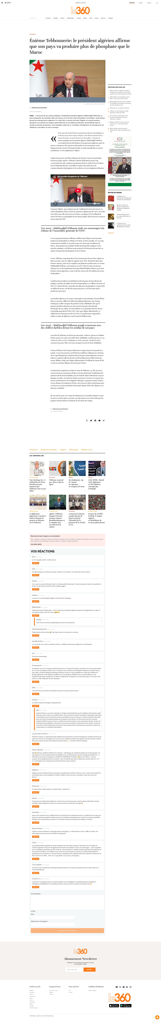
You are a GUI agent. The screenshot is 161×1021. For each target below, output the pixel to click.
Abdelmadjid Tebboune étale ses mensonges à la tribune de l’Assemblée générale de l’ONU (72, 229)
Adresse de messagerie (39, 921)
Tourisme (110, 18)
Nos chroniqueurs (34, 1007)
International (70, 18)
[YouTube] (124, 987)
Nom (32, 914)
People (96, 18)
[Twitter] (120, 987)
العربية (156, 2)
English (141, 2)
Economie (55, 18)
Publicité (51, 992)
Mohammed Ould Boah (39, 108)
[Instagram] (130, 987)
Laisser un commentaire (67, 930)
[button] (157, 1017)
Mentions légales (92, 990)
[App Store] (114, 1005)
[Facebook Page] (117, 987)
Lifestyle (103, 18)
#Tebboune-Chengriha (49, 450)
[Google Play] (125, 1005)
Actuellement (33, 18)
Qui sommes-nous (53, 990)
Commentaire (36, 894)
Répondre (35, 563)
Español (149, 2)
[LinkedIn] (127, 987)
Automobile (32, 1002)
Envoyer (89, 969)
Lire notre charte (36, 544)
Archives (51, 994)
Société (62, 18)
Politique (48, 18)
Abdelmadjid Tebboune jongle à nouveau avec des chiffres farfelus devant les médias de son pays (71, 326)
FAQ (70, 990)
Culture (79, 18)
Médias (85, 18)
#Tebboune (34, 450)
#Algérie (63, 450)
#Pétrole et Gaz (86, 450)
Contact (70, 992)
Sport (90, 18)
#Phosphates (73, 450)
